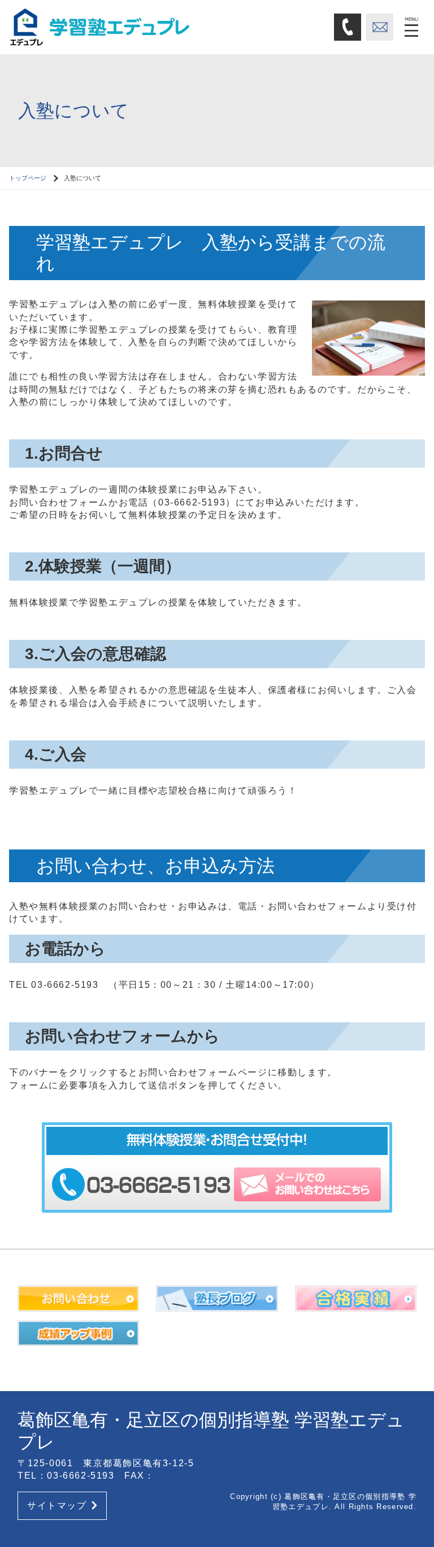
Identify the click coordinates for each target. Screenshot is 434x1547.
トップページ (27, 178)
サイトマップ (57, 1505)
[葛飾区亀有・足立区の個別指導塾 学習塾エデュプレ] (105, 26)
